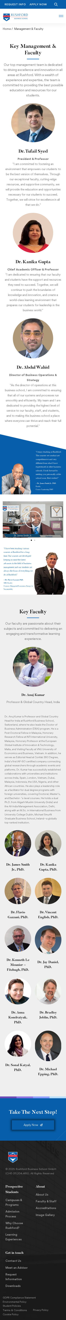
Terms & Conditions (15, 1310)
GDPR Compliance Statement (19, 1297)
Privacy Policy (40, 1310)
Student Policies (12, 1305)
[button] (6, 519)
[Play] (33, 519)
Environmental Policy (14, 1301)
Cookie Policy (11, 1314)
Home (7, 29)
